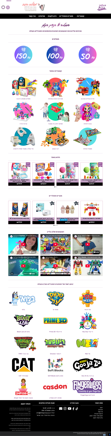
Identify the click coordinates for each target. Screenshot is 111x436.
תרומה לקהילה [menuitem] (98, 414)
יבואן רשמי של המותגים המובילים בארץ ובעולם (55, 284)
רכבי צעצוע (55, 149)
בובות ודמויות (88, 124)
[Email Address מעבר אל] (60, 409)
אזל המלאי (67, 219)
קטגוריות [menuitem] (80, 16)
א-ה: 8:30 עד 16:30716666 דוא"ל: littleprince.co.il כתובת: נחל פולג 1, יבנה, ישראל (45, 411)
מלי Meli (87, 354)
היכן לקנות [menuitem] (52, 16)
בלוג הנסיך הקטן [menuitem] (98, 418)
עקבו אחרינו (74, 403)
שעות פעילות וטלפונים (47, 403)
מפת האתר (99, 403)
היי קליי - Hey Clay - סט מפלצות (67, 218)
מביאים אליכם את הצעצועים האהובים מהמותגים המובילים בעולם (55, 31)
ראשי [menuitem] (101, 408)
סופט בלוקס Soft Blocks (55, 376)
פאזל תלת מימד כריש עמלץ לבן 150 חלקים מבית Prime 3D (43, 219)
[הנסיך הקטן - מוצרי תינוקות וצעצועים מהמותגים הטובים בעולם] (102, 7)
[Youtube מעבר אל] (69, 409)
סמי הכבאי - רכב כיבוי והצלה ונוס (91, 218)
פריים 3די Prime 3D (55, 332)
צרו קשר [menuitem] (32, 16)
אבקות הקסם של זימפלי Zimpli (23, 398)
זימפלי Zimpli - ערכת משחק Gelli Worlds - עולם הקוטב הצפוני (91, 180)
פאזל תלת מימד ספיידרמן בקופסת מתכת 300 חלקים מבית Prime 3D (19, 219)
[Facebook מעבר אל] (73, 409)
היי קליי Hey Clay (87, 332)
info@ (38, 413)
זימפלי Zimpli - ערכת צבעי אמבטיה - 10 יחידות (43, 180)
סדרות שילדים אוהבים (87, 99)
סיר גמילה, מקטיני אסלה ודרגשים (23, 149)
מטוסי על (55, 309)
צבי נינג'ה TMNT (23, 354)
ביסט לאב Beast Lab (23, 332)
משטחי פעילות (87, 149)
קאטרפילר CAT (23, 376)
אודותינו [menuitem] (41, 16)
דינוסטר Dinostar (55, 354)
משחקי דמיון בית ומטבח (55, 124)
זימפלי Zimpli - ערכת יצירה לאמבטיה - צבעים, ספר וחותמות (19, 180)
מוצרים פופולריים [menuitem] (66, 16)
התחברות (9, 0)
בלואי (23, 309)
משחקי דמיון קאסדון (55, 398)
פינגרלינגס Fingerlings (87, 395)
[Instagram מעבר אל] (65, 409)
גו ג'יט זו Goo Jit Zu (88, 376)
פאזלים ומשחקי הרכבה (23, 99)
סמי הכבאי (87, 309)
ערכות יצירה (23, 124)
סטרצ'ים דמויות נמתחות (55, 99)
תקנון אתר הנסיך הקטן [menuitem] (96, 416)
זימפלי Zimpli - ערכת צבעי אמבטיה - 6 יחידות (67, 180)
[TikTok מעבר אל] (77, 409)
